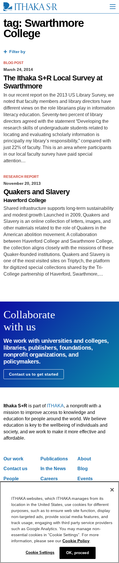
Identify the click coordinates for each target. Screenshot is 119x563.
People (11, 478)
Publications (54, 458)
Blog (82, 468)
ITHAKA (55, 405)
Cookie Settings (40, 552)
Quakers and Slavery (36, 192)
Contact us (15, 468)
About (84, 458)
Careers (49, 478)
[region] (59, 522)
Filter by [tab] (17, 51)
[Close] (112, 489)
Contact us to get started (33, 374)
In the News (53, 468)
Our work (13, 458)
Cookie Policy (76, 540)
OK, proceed (77, 553)
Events (85, 478)
